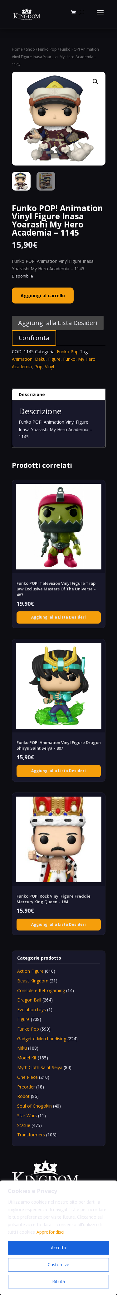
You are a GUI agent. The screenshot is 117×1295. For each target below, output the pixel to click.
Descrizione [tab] (32, 394)
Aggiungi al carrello (43, 295)
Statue (23, 1125)
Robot (23, 1096)
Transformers (31, 1135)
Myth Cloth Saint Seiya (39, 1067)
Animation (22, 359)
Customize (58, 1264)
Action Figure (30, 971)
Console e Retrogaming (41, 990)
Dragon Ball (29, 1000)
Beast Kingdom (32, 981)
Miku (22, 1048)
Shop (30, 49)
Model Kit (27, 1058)
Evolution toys (31, 1009)
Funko (69, 359)
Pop (38, 367)
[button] (95, 81)
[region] (58, 1237)
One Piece (27, 1077)
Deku (40, 359)
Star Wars (27, 1116)
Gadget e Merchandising (41, 1039)
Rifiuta (58, 1281)
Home (17, 49)
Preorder (26, 1087)
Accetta (58, 1248)
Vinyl (49, 367)
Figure (54, 359)
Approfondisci (50, 1232)
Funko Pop (47, 49)
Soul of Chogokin (34, 1106)
